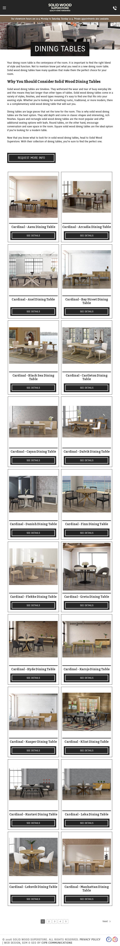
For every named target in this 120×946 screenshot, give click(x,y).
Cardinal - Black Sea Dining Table (33, 377)
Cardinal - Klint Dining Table (87, 742)
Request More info (31, 158)
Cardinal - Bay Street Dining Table (86, 301)
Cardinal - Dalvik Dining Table (87, 451)
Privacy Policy (90, 939)
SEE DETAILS (33, 235)
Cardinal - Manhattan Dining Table (87, 888)
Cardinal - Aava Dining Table (33, 227)
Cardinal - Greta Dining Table (86, 597)
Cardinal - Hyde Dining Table (33, 669)
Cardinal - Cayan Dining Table (33, 451)
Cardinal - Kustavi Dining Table (33, 814)
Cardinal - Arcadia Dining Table (86, 227)
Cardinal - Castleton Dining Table (87, 377)
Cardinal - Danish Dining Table (33, 524)
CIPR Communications (57, 942)
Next (105, 921)
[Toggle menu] (4, 7)
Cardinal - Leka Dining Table (86, 814)
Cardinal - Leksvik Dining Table (33, 887)
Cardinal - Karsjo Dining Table (87, 669)
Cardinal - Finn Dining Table (86, 524)
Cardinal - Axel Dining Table (33, 299)
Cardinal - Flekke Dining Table (33, 597)
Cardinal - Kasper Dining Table (33, 742)
